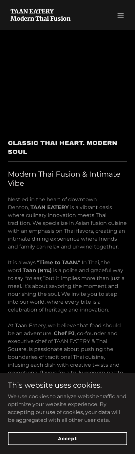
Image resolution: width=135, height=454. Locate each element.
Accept (67, 438)
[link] (49, 19)
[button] (120, 15)
